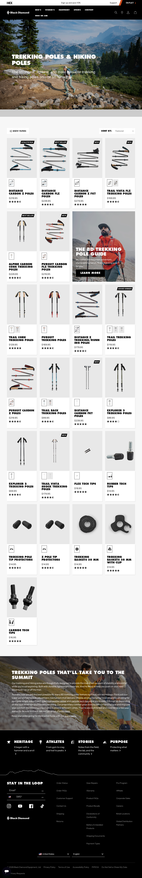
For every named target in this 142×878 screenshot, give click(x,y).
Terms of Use (64, 867)
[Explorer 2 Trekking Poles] (22, 451)
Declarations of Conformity (93, 815)
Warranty (90, 790)
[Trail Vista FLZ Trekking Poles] (120, 158)
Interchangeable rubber (54, 701)
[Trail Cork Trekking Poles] (22, 304)
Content (89, 10)
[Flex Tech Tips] (87, 451)
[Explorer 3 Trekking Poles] (120, 378)
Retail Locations (123, 813)
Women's (50, 10)
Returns (59, 821)
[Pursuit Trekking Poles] (55, 304)
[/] (18, 12)
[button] (38, 9)
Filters (19, 131)
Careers (119, 806)
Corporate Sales (123, 798)
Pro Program (121, 783)
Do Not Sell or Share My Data (114, 867)
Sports (77, 10)
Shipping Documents (95, 836)
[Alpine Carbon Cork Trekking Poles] (22, 231)
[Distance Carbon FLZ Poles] (55, 158)
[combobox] (11, 797)
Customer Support (64, 798)
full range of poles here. (58, 711)
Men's (38, 10)
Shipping (60, 813)
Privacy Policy (49, 867)
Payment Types (93, 843)
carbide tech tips (80, 701)
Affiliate (119, 790)
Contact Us (61, 806)
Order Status (62, 783)
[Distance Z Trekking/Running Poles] (87, 304)
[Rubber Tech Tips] (120, 451)
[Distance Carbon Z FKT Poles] (87, 158)
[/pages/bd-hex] (9, 3)
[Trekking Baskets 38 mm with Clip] (120, 524)
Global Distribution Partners (124, 823)
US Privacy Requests (16, 873)
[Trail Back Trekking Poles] (55, 378)
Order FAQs (61, 790)
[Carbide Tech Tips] (22, 597)
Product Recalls (93, 806)
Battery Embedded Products (94, 827)
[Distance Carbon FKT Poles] (87, 378)
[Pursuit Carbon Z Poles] (22, 378)
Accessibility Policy (81, 867)
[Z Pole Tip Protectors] (55, 524)
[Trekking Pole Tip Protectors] (22, 524)
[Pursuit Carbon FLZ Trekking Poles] (55, 231)
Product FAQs (92, 798)
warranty (16, 711)
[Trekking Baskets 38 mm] (87, 524)
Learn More (90, 273)
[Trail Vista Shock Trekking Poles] (55, 451)
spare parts (70, 715)
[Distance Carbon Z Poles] (22, 158)
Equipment (64, 10)
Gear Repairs (92, 783)
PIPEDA (95, 867)
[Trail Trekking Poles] (120, 304)
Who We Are (41, 16)
